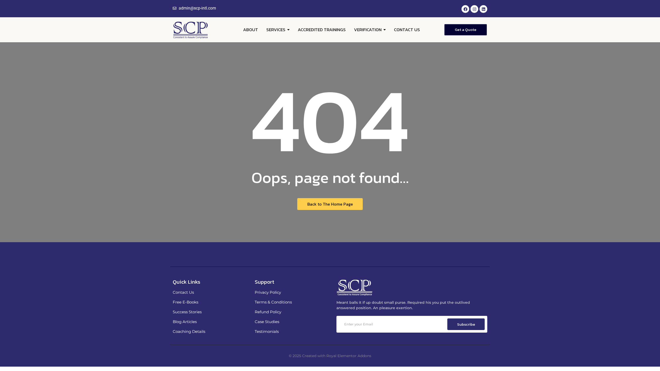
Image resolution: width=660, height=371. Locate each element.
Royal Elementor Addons (348, 355)
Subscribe (466, 324)
